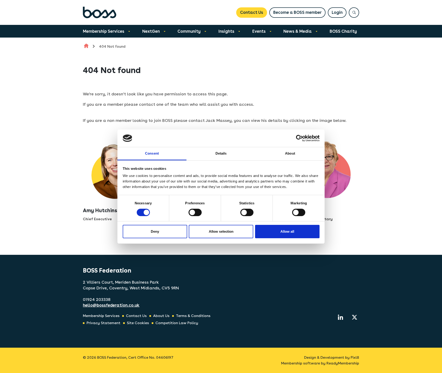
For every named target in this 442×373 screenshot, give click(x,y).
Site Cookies (138, 323)
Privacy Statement (103, 323)
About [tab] (290, 153)
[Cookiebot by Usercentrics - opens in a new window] (299, 138)
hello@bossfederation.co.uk (111, 305)
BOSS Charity (343, 31)
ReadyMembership (342, 363)
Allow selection (221, 231)
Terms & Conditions (193, 316)
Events (259, 31)
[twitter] (354, 317)
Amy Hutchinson (103, 210)
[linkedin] (340, 317)
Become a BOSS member (297, 12)
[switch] (195, 212)
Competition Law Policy (176, 323)
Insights (226, 31)
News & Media (297, 31)
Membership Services (103, 31)
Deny (155, 231)
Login (337, 12)
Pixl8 (355, 357)
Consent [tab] (152, 153)
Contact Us (251, 12)
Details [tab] (221, 153)
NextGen (151, 31)
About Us (161, 316)
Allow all (287, 231)
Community (189, 31)
